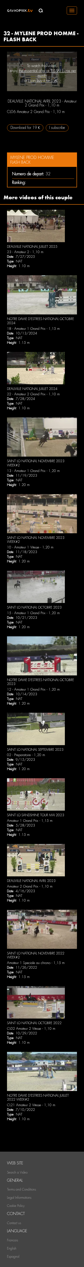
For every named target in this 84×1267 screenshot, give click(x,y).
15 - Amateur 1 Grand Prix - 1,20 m (33, 613)
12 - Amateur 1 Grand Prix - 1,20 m (33, 689)
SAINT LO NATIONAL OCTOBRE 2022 (34, 1023)
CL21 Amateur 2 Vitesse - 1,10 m (31, 1105)
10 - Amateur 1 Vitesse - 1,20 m (30, 547)
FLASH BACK (20, 162)
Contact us (14, 1223)
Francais (12, 1240)
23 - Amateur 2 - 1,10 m (25, 252)
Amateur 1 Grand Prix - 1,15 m (29, 820)
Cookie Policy (15, 1206)
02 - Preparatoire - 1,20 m (26, 755)
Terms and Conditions (21, 1189)
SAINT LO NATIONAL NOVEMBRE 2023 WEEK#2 (35, 540)
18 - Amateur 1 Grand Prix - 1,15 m (33, 328)
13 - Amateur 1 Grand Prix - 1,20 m (33, 470)
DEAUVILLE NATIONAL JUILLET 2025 (32, 246)
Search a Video (17, 1172)
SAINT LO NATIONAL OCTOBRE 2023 (34, 607)
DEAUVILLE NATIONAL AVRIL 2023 (31, 881)
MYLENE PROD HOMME (32, 157)
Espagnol (13, 1256)
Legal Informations (19, 1197)
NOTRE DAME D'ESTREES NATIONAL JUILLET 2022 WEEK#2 (38, 1097)
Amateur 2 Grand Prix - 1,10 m (29, 886)
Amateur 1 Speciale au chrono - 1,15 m (36, 963)
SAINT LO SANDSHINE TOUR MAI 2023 (35, 815)
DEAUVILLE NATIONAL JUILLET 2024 (32, 389)
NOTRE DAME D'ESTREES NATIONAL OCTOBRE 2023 (40, 682)
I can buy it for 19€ (42, 80)
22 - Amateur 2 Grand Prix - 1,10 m (33, 394)
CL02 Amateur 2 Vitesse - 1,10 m (31, 1028)
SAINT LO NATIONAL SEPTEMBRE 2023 (35, 749)
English (11, 1248)
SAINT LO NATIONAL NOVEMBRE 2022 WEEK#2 (35, 955)
